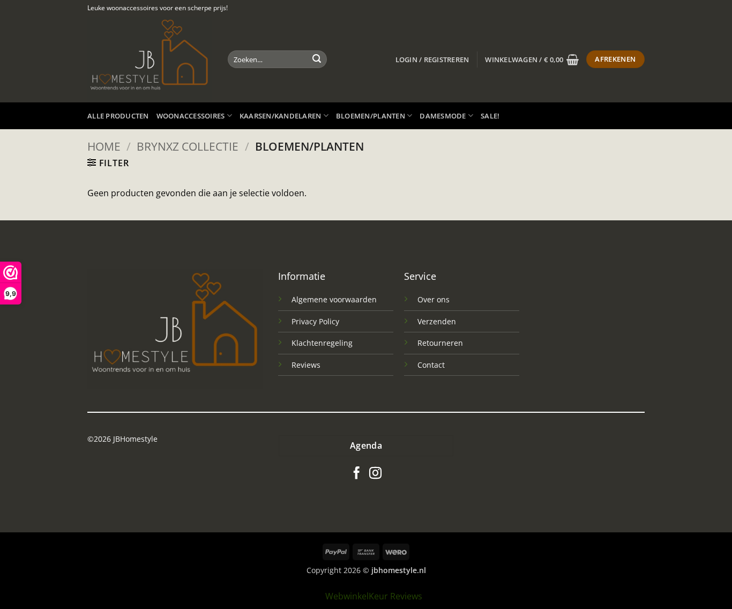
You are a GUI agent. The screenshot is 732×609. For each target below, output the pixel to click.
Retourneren (440, 343)
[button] (432, 59)
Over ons (433, 299)
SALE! (490, 116)
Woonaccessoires (190, 116)
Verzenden (436, 321)
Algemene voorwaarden (334, 299)
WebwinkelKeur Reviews (373, 596)
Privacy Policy (315, 321)
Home (104, 146)
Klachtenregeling (322, 343)
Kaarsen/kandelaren (281, 116)
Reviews (306, 365)
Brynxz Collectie (187, 146)
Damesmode (443, 116)
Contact (431, 365)
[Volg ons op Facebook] (356, 474)
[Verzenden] (317, 59)
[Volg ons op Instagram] (375, 474)
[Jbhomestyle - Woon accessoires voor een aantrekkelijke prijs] (149, 59)
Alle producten (118, 116)
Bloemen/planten (370, 116)
